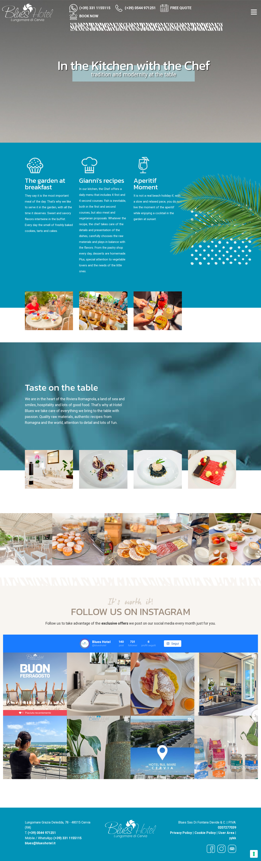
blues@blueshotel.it (40, 843)
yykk (232, 838)
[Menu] (254, 13)
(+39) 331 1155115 (94, 8)
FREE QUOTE (180, 8)
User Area (226, 833)
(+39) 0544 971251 (140, 8)
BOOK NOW (88, 16)
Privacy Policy (181, 833)
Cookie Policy (205, 833)
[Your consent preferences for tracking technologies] (254, 854)
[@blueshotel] (85, 643)
